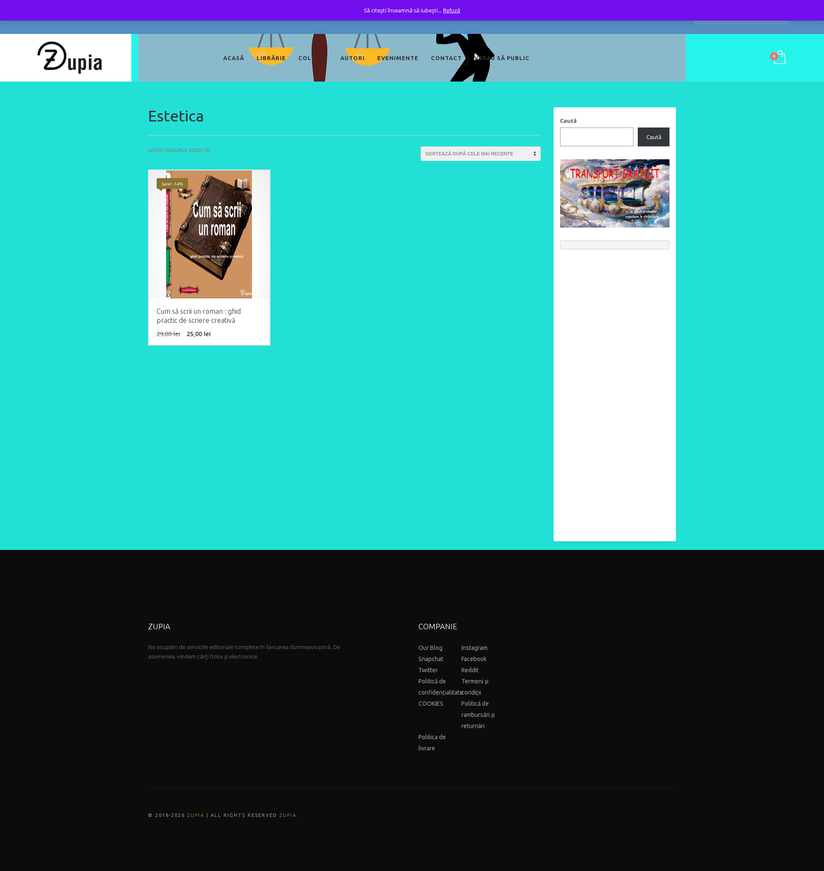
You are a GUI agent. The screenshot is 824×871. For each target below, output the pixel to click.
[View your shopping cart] (779, 58)
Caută (568, 120)
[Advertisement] (615, 391)
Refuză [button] (451, 10)
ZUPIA (195, 815)
